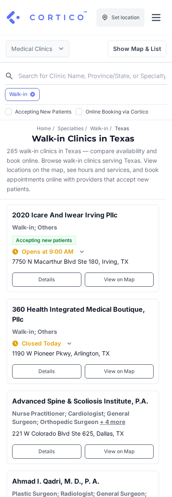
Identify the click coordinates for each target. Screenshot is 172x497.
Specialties (70, 128)
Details (46, 279)
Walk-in (99, 128)
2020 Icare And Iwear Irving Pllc (64, 215)
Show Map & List (137, 48)
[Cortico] (47, 17)
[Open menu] (156, 17)
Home (44, 128)
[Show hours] (81, 251)
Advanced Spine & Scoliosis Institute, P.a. (80, 401)
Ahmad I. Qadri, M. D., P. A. (55, 481)
